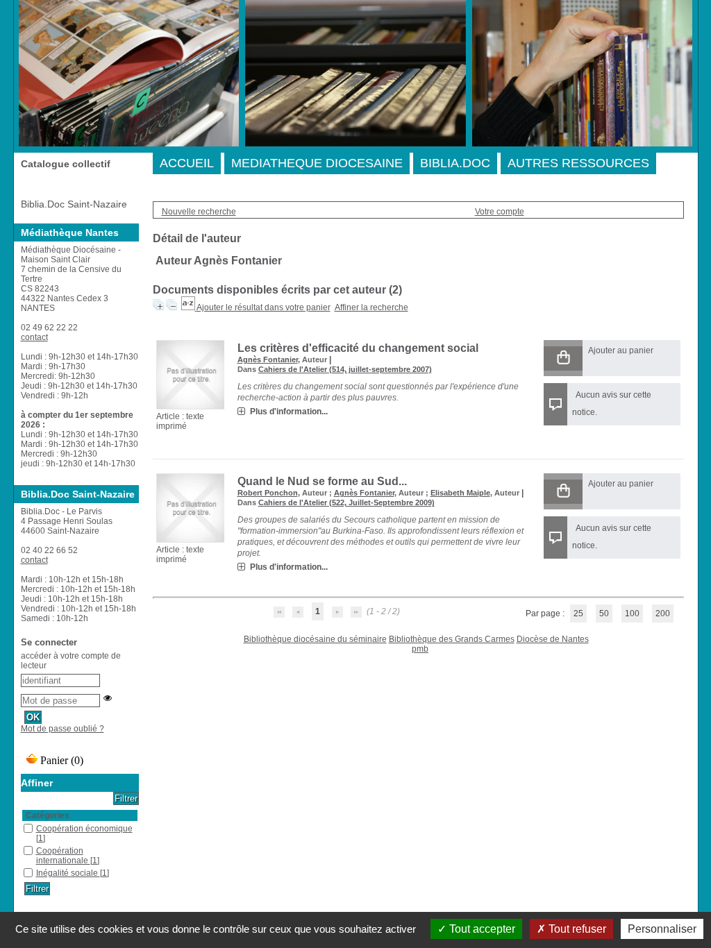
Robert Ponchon (267, 493)
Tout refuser (576, 929)
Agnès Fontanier (267, 359)
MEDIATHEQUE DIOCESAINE (317, 163)
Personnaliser (662, 929)
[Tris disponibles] (188, 307)
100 (632, 613)
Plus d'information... (289, 411)
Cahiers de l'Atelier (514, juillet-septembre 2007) (345, 369)
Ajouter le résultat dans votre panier (263, 307)
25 (578, 613)
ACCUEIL (187, 163)
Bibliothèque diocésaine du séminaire (315, 639)
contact (34, 337)
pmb (420, 649)
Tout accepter (480, 929)
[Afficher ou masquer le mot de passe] (107, 698)
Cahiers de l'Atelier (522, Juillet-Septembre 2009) (346, 502)
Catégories (47, 815)
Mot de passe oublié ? (62, 729)
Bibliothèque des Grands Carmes (452, 639)
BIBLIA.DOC (455, 163)
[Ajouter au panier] (563, 358)
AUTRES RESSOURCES (578, 163)
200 (662, 613)
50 (604, 613)
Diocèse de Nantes (553, 639)
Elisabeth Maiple (460, 493)
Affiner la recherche (371, 307)
